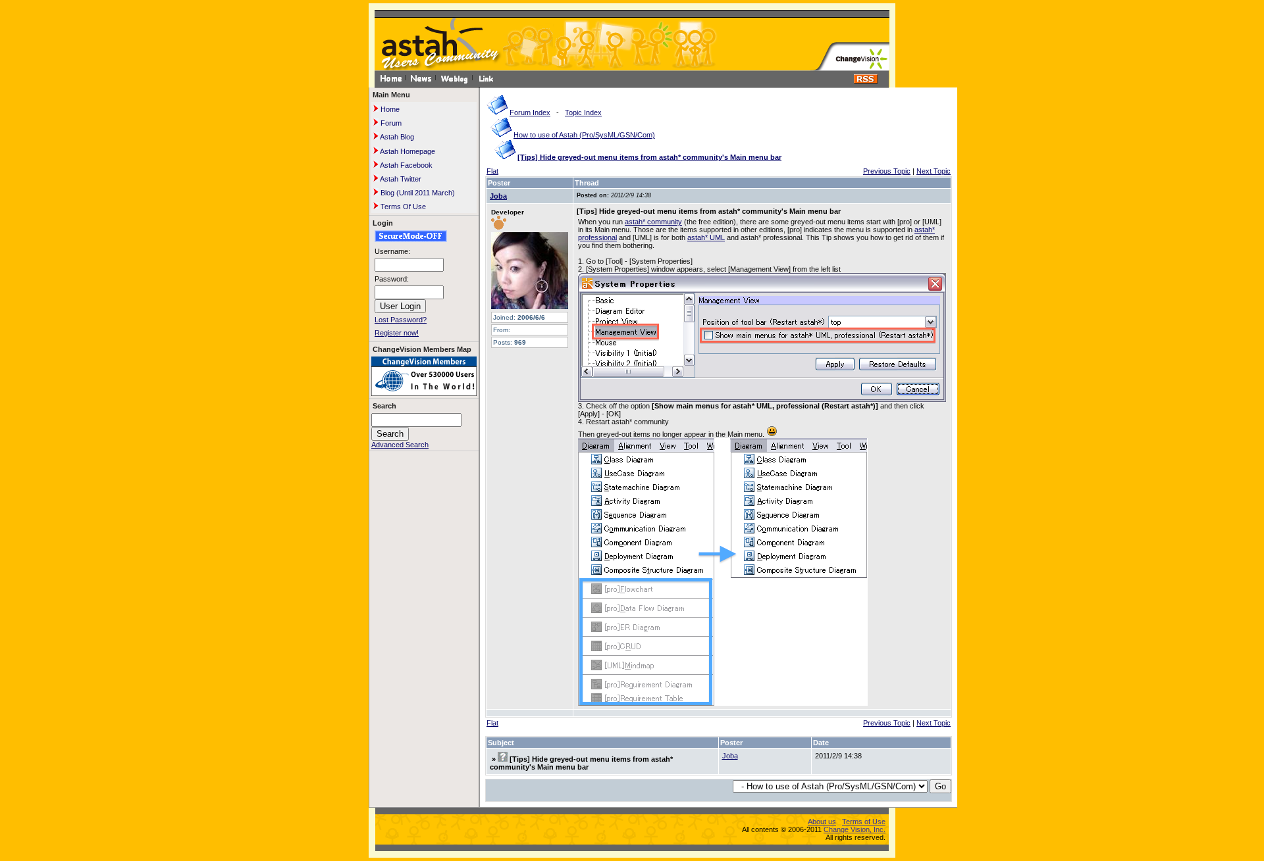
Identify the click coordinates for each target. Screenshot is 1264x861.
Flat (492, 171)
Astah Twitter (400, 179)
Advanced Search (400, 445)
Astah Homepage (407, 151)
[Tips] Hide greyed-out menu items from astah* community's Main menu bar (649, 157)
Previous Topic (886, 171)
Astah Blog (396, 137)
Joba (498, 196)
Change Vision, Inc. (854, 829)
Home (389, 109)
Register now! (397, 333)
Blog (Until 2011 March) (417, 193)
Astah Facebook (406, 165)
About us (822, 821)
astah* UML (706, 237)
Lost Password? (401, 320)
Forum (390, 123)
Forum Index (530, 112)
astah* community (653, 222)
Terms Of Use (402, 206)
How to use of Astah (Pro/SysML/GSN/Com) (584, 135)
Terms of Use (863, 821)
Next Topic (933, 171)
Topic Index (583, 112)
